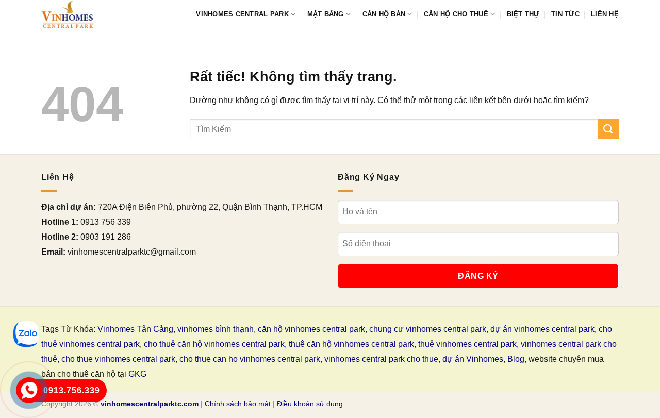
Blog (515, 359)
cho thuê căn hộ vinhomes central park (214, 344)
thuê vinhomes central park (467, 344)
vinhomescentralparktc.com (150, 403)
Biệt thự (523, 14)
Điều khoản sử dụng (310, 403)
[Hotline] (29, 390)
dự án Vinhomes (472, 359)
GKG (137, 374)
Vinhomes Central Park (242, 14)
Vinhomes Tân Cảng (135, 329)
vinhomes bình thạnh (215, 329)
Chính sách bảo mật (238, 403)
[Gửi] (608, 129)
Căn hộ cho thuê (456, 14)
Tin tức (565, 14)
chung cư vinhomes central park (427, 329)
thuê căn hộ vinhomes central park (351, 344)
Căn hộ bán (384, 14)
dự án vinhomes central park (542, 329)
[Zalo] (26, 334)
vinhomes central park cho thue (381, 359)
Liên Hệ (605, 14)
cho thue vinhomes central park (118, 359)
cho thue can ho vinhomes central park (249, 359)
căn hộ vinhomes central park (311, 329)
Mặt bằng (325, 14)
